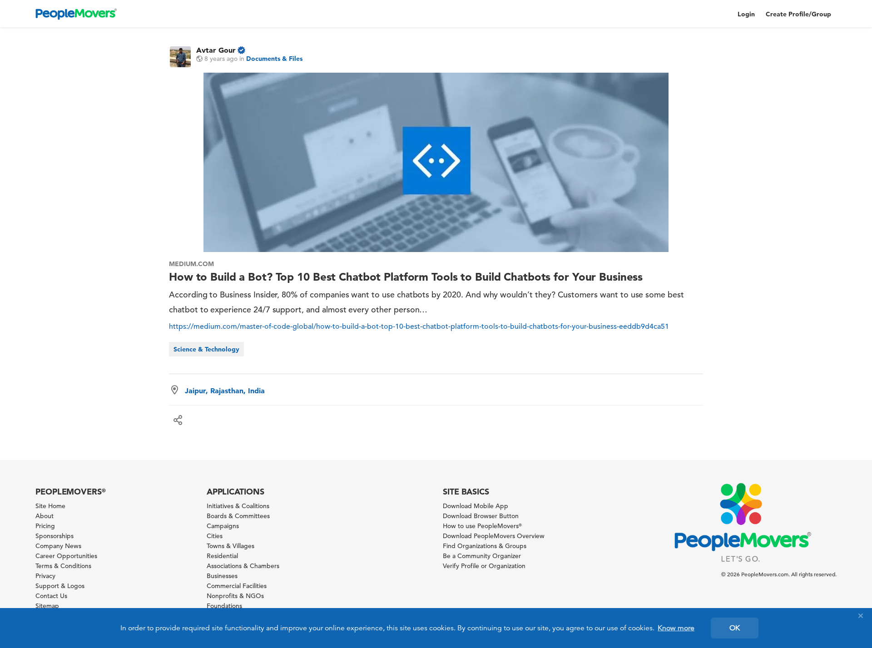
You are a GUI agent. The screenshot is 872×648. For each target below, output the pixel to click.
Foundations (224, 606)
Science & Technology (206, 349)
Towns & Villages (230, 546)
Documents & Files (274, 58)
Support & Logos (59, 586)
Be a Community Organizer (482, 556)
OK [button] (734, 628)
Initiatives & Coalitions (238, 506)
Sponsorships (54, 536)
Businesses (222, 576)
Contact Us (51, 596)
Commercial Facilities (237, 586)
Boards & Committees (238, 516)
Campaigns (223, 526)
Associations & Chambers (243, 566)
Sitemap (47, 606)
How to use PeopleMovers (482, 526)
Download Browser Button (481, 516)
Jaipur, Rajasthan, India (225, 390)
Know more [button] (676, 628)
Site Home (50, 506)
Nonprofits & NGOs (235, 596)
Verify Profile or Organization (484, 566)
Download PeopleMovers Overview (494, 536)
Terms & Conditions (63, 566)
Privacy (45, 576)
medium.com (191, 264)
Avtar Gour (216, 49)
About (44, 516)
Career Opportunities (66, 556)
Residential (222, 556)
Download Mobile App (475, 506)
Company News (58, 546)
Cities (215, 536)
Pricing (45, 526)
